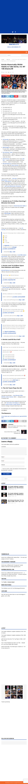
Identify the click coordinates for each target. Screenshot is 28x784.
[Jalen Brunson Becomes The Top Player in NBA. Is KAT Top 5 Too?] (4, 502)
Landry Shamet (16, 404)
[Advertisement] (14, 15)
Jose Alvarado (16, 395)
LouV (10, 72)
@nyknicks (7, 245)
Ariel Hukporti (15, 402)
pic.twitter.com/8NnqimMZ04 (9, 333)
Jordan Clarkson (9, 397)
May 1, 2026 (4, 72)
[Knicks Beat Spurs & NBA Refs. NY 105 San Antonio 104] (20, 697)
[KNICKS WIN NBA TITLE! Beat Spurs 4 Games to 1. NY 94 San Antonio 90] (14, 692)
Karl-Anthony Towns (8, 152)
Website (3, 464)
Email (2, 460)
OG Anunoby (6, 139)
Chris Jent (14, 178)
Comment (3, 446)
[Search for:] (14, 55)
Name (2, 457)
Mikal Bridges (6, 147)
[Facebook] (15, 32)
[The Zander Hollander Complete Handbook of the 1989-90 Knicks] (4, 495)
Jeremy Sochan (9, 404)
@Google (14, 247)
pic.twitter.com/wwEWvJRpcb (9, 359)
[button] (26, 52)
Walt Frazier (15, 380)
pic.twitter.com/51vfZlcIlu (8, 312)
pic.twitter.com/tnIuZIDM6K (19, 296)
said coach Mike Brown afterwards (13, 186)
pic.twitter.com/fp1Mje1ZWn (9, 279)
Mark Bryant (8, 181)
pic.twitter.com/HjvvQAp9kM (9, 381)
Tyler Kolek (9, 402)
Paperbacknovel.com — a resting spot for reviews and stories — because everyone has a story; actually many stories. (14, 574)
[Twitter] (12, 32)
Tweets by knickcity (5, 701)
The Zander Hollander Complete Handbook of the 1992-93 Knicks (16, 487)
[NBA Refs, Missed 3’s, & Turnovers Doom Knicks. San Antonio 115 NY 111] (14, 697)
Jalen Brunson (6, 158)
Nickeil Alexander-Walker (20, 205)
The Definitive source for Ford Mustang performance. (13, 588)
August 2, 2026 (11, 489)
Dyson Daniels (15, 165)
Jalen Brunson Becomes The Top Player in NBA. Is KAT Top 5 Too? (16, 501)
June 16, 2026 (11, 503)
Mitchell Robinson (7, 163)
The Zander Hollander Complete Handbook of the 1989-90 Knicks (16, 494)
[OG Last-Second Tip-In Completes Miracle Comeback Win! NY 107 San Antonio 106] (8, 697)
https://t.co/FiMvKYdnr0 (10, 331)
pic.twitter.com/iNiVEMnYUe (9, 248)
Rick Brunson (4, 180)
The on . (8, 582)
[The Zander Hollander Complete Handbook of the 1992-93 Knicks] (4, 488)
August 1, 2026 (11, 496)
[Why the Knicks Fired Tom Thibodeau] (20, 692)
